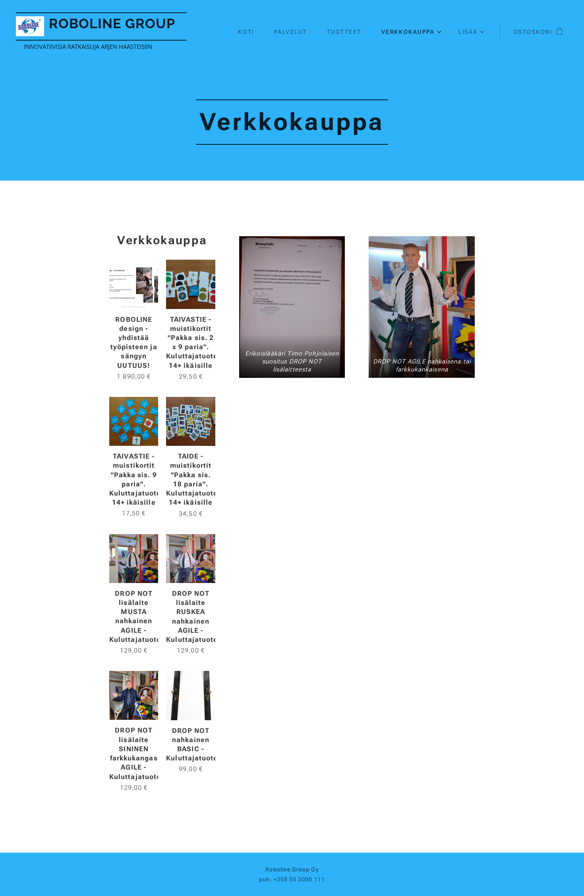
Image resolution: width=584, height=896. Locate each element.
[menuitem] (250, 32)
